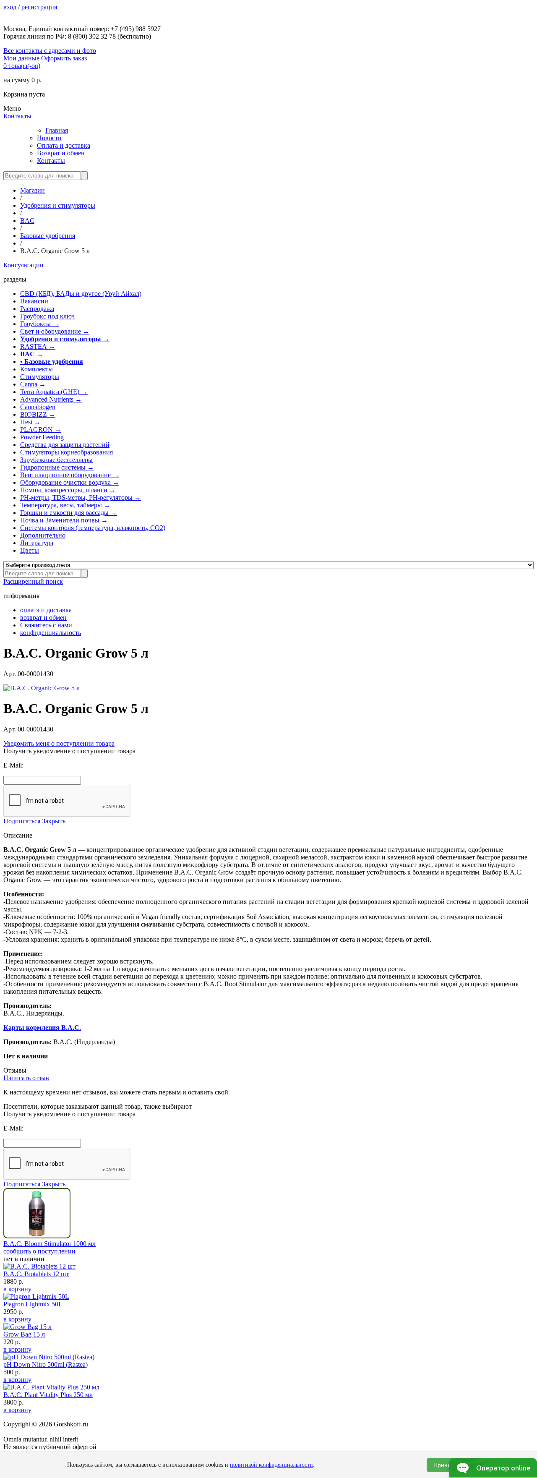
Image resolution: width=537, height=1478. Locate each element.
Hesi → (30, 422)
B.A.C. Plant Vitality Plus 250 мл (48, 1394)
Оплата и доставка (63, 145)
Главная (56, 130)
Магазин (32, 190)
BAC (27, 220)
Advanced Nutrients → (51, 399)
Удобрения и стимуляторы (57, 205)
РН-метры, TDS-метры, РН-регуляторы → (80, 497)
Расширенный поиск (33, 581)
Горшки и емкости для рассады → (68, 512)
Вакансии (34, 301)
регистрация (39, 6)
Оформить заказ (64, 58)
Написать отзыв (26, 1077)
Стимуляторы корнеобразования (66, 452)
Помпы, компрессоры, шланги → (68, 490)
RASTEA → (37, 346)
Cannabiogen (37, 406)
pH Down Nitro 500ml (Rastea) (45, 1364)
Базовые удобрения (47, 235)
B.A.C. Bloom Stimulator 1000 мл (49, 1243)
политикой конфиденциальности (271, 1465)
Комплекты (36, 369)
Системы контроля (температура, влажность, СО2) (92, 527)
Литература (36, 542)
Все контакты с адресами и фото (49, 50)
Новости (49, 137)
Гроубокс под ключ (47, 316)
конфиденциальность (50, 632)
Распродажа (37, 308)
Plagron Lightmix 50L (33, 1304)
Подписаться (21, 821)
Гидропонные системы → (57, 467)
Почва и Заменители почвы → (64, 520)
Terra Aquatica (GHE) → (54, 391)
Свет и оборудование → (54, 331)
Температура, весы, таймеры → (65, 505)
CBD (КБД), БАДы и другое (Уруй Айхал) (80, 293)
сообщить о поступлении (39, 1251)
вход (9, 6)
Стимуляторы (39, 376)
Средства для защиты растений (64, 444)
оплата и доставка (46, 610)
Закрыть (53, 821)
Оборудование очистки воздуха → (69, 482)
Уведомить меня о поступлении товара (59, 743)
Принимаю (448, 1465)
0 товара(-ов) (21, 65)
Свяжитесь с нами (46, 625)
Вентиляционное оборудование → (69, 474)
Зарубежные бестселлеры (56, 459)
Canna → (33, 384)
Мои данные (21, 58)
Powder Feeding (42, 437)
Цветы (29, 550)
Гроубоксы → (39, 323)
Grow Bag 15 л (24, 1334)
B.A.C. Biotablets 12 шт (36, 1273)
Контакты (17, 116)
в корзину (17, 1289)
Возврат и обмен (61, 153)
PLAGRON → (40, 429)
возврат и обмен (43, 617)
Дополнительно (42, 535)
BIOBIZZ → (37, 414)
